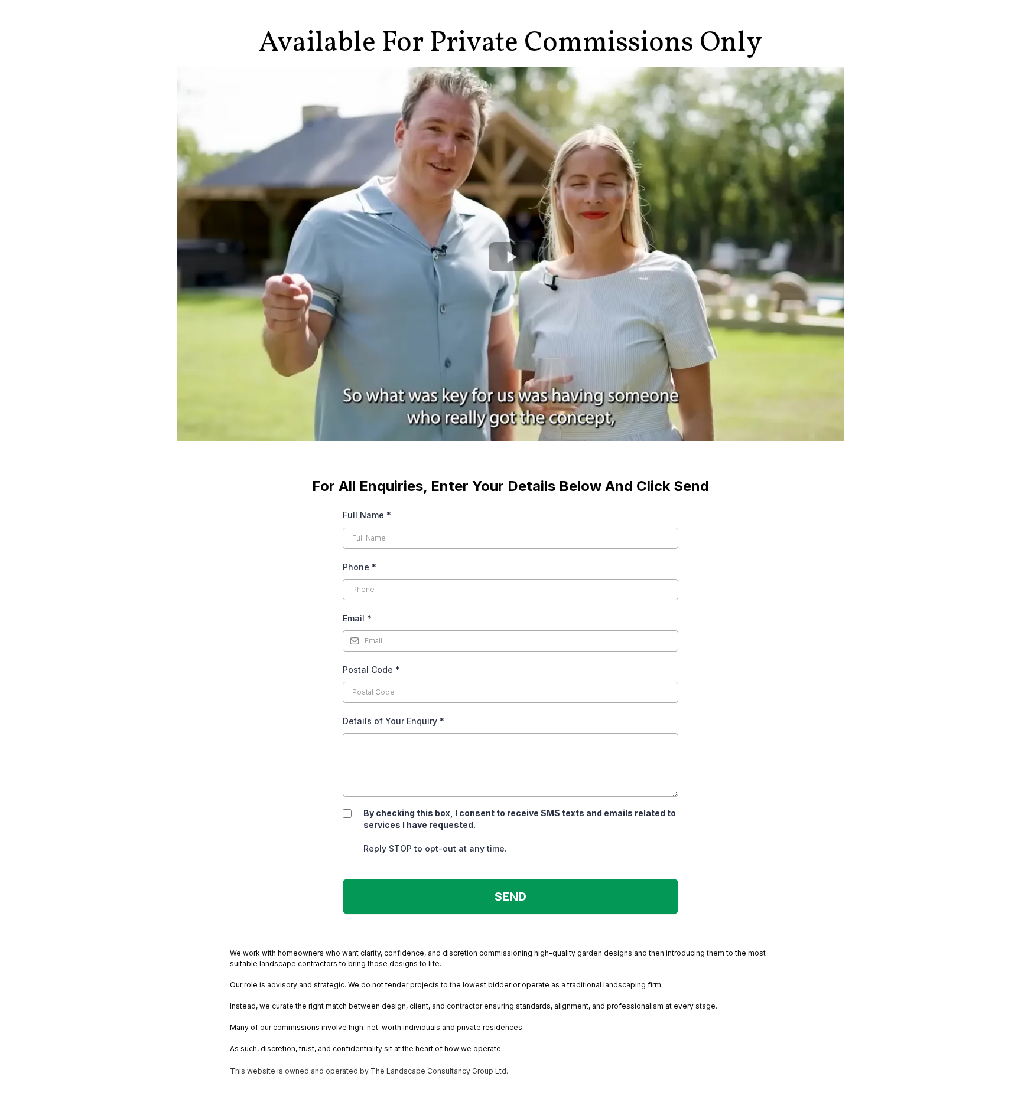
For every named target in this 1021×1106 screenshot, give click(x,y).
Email (357, 618)
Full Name (367, 515)
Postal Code (371, 670)
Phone (359, 567)
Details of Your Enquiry (393, 721)
